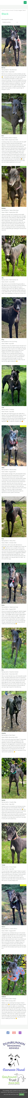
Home (3, 10)
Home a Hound (9, 10)
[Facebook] (8, 1032)
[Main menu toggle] (25, 2)
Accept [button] (21, 1094)
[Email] (14, 1032)
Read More (14, 1096)
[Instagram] (20, 1032)
